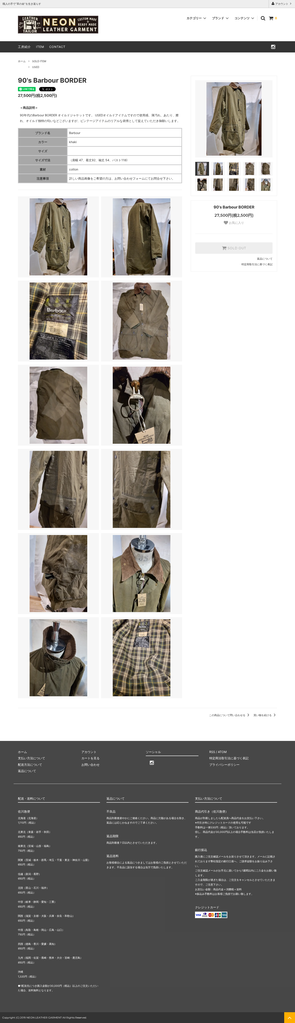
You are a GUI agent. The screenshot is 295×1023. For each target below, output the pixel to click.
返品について (265, 258)
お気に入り (236, 222)
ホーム (22, 61)
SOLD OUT (236, 248)
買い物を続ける (263, 715)
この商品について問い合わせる (227, 715)
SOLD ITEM (39, 61)
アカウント (282, 3)
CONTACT (57, 47)
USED (35, 67)
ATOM (222, 752)
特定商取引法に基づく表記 (257, 264)
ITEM (40, 47)
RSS (212, 752)
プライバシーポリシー (224, 764)
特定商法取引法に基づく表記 (229, 758)
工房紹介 (24, 47)
